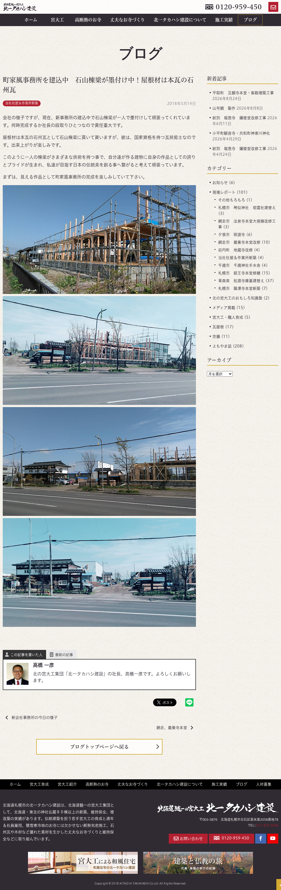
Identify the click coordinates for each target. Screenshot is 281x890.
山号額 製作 (223, 108)
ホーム (30, 20)
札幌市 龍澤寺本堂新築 (239, 288)
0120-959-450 (238, 7)
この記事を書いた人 (26, 654)
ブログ (250, 20)
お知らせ (220, 182)
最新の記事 (64, 654)
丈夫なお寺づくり (127, 20)
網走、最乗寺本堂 (171, 727)
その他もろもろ (231, 200)
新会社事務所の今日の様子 (35, 717)
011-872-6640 (267, 825)
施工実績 (224, 20)
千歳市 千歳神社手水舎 (239, 265)
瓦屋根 (218, 326)
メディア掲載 (223, 307)
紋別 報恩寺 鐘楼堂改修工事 (239, 117)
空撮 (216, 336)
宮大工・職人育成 (227, 317)
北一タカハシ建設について (180, 20)
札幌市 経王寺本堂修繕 (239, 273)
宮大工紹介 (67, 784)
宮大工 (57, 20)
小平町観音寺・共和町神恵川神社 (241, 133)
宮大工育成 (39, 784)
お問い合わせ (191, 838)
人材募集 (263, 784)
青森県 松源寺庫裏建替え (241, 280)
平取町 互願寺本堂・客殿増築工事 (243, 92)
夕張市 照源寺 (231, 234)
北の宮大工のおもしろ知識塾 (237, 298)
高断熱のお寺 (88, 20)
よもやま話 (222, 346)
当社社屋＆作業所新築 (21, 103)
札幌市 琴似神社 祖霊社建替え (247, 207)
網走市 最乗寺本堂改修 (239, 242)
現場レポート (223, 192)
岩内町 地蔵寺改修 (235, 249)
